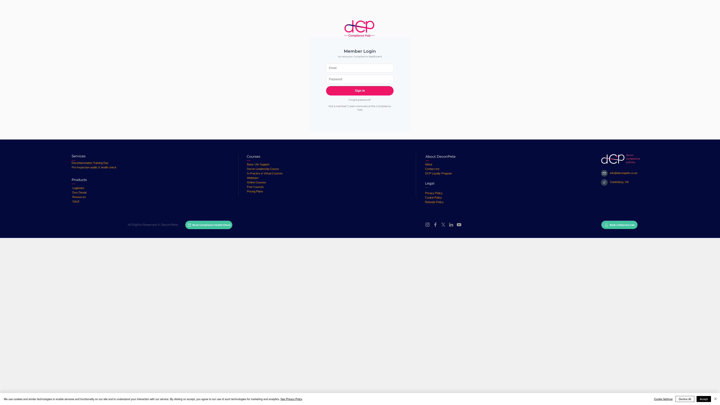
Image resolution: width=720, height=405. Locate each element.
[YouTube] (459, 224)
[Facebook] (435, 224)
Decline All (685, 399)
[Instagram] (427, 224)
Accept (704, 399)
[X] (443, 224)
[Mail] (604, 173)
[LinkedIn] (451, 224)
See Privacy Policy (291, 399)
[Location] (604, 182)
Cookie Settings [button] (663, 399)
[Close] (715, 399)
